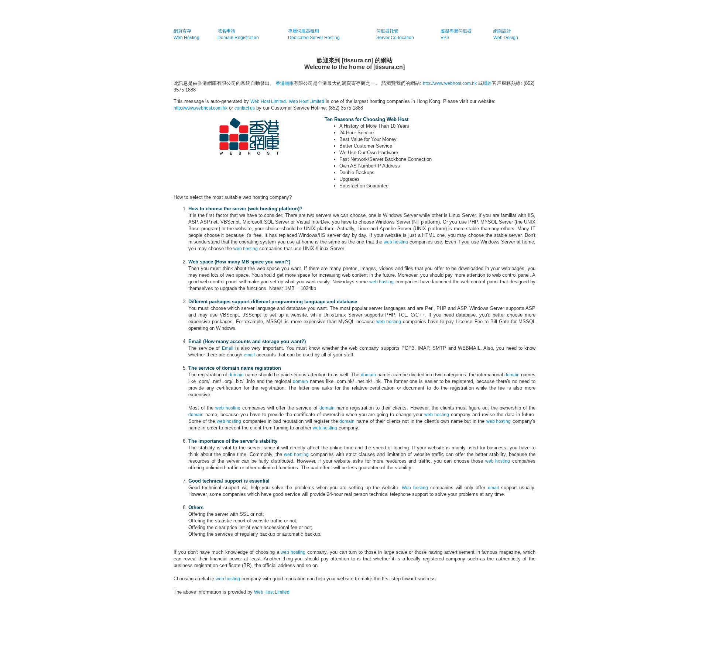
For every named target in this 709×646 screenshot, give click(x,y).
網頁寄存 (182, 31)
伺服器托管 (387, 31)
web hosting (396, 242)
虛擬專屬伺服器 (456, 31)
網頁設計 (502, 31)
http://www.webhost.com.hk (450, 83)
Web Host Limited (268, 101)
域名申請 (226, 31)
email (249, 354)
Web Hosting (186, 37)
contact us (244, 108)
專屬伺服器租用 (303, 31)
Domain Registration (238, 37)
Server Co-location (395, 37)
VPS (445, 37)
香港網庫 (285, 83)
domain (236, 374)
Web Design (505, 37)
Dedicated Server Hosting (314, 37)
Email (227, 348)
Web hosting (415, 487)
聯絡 (487, 83)
